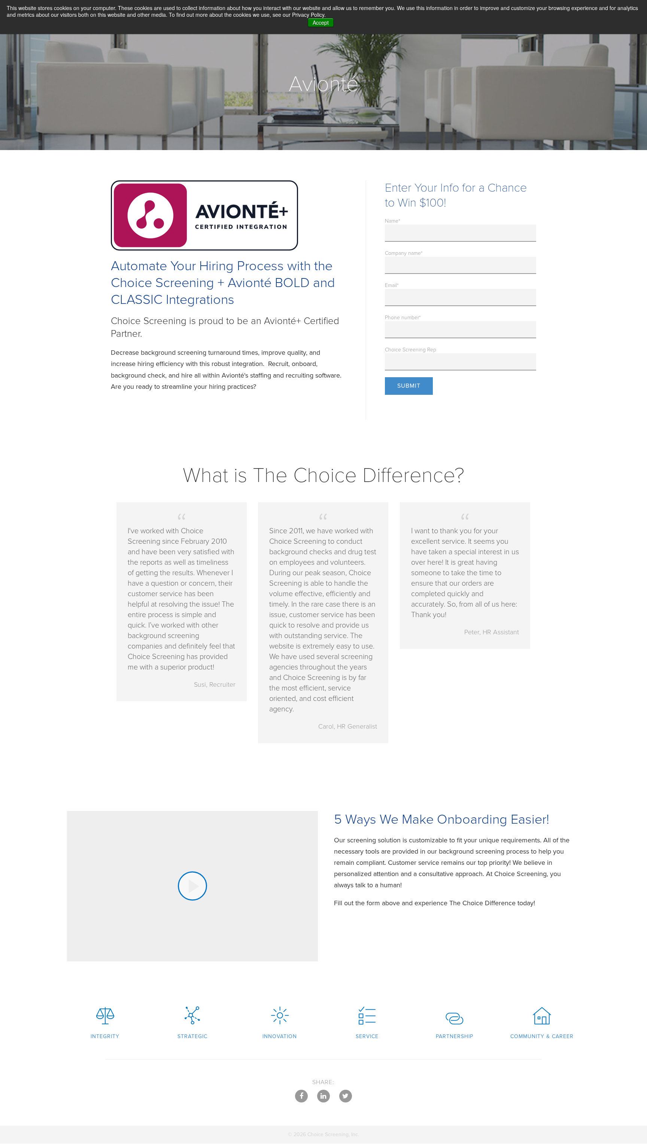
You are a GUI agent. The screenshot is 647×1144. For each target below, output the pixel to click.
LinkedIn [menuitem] (323, 1096)
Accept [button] (321, 22)
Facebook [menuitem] (301, 1096)
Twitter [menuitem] (345, 1096)
